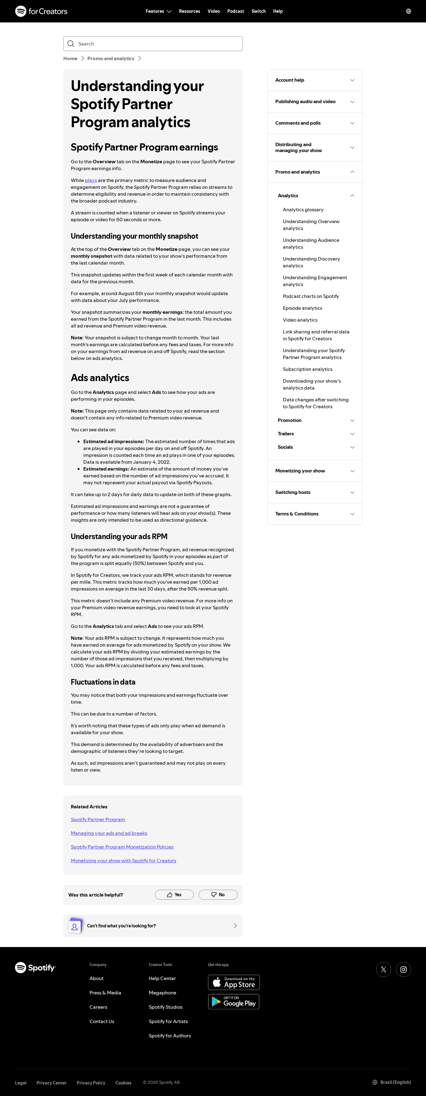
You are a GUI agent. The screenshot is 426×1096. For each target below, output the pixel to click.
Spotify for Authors (170, 1035)
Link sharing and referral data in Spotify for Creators (316, 335)
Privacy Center (51, 1083)
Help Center (162, 978)
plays (91, 180)
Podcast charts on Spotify (311, 296)
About (97, 978)
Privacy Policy (91, 1083)
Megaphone (162, 992)
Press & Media (105, 992)
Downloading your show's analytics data (312, 384)
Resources (189, 11)
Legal (21, 1083)
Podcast (235, 11)
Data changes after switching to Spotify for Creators (316, 403)
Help (278, 11)
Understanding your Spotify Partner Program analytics (314, 354)
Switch (259, 11)
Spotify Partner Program (98, 819)
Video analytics (300, 319)
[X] (383, 969)
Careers (98, 1006)
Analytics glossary (303, 209)
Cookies (123, 1083)
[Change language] (408, 11)
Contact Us (102, 1021)
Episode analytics (302, 307)
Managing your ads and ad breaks (109, 833)
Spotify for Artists (168, 1021)
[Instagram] (403, 969)
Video (214, 11)
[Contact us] (233, 925)
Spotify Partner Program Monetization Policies (122, 846)
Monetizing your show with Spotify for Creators (123, 860)
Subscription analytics (307, 369)
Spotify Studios (165, 1006)
